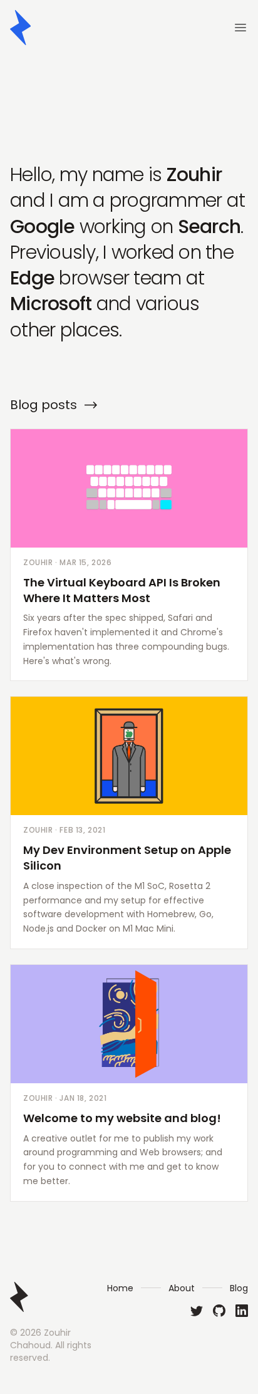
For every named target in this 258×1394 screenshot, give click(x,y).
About (181, 1288)
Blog (239, 1288)
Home (120, 1288)
